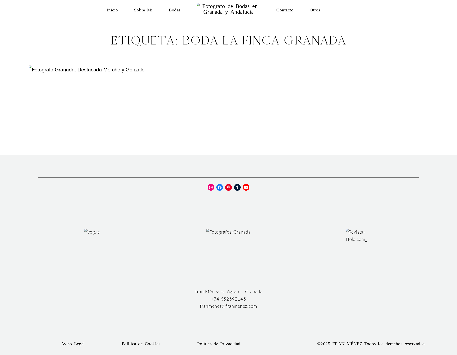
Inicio (112, 10)
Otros (315, 10)
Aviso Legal (73, 344)
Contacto (284, 10)
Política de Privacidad (218, 344)
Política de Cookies (141, 344)
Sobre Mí (143, 10)
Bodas (175, 10)
